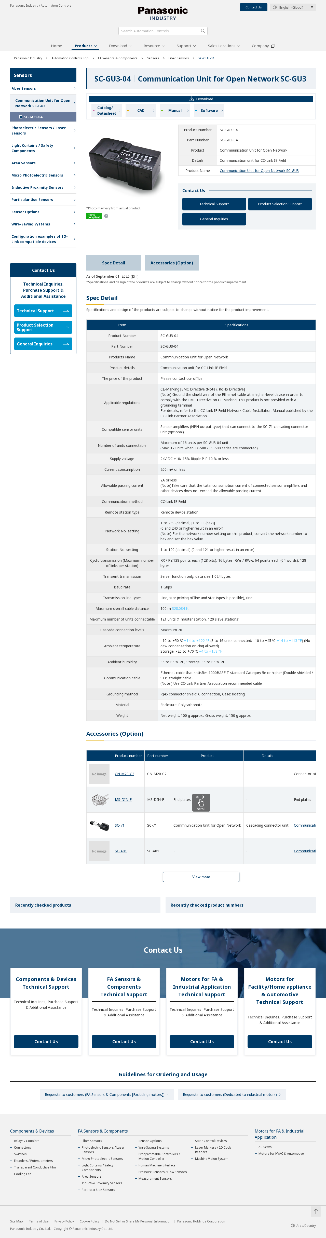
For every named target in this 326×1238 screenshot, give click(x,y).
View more (201, 877)
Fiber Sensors (179, 58)
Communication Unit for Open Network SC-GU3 (259, 170)
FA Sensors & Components (118, 58)
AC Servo (265, 1147)
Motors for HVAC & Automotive (281, 1153)
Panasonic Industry (28, 58)
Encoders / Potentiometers (33, 1161)
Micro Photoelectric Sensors (37, 175)
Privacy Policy (64, 1221)
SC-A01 (121, 851)
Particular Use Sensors (32, 199)
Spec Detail (113, 263)
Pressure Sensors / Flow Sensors (163, 1172)
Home (56, 45)
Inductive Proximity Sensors (37, 187)
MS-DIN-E (123, 799)
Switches (20, 1154)
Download (118, 45)
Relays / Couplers (26, 1141)
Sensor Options (25, 211)
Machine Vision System (211, 1158)
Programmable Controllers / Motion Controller (159, 1156)
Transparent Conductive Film (35, 1167)
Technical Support (214, 203)
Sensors (153, 58)
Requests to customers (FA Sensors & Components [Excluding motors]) (105, 1094)
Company (260, 45)
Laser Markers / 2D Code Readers (213, 1149)
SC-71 (120, 825)
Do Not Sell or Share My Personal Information (138, 1221)
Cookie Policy (89, 1221)
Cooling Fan (22, 1174)
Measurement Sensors (155, 1178)
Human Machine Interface (157, 1165)
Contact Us (254, 7)
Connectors (22, 1147)
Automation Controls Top (70, 58)
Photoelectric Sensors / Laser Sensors (38, 130)
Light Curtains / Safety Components (32, 148)
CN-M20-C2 (124, 773)
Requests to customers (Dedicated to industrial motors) (230, 1094)
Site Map (16, 1221)
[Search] (203, 30)
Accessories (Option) (172, 263)
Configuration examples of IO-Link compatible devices (39, 239)
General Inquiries (214, 219)
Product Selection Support (280, 203)
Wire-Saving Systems (30, 224)
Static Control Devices (211, 1141)
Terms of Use (39, 1221)
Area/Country (306, 1225)
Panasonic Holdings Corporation (201, 1221)
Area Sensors (23, 162)
